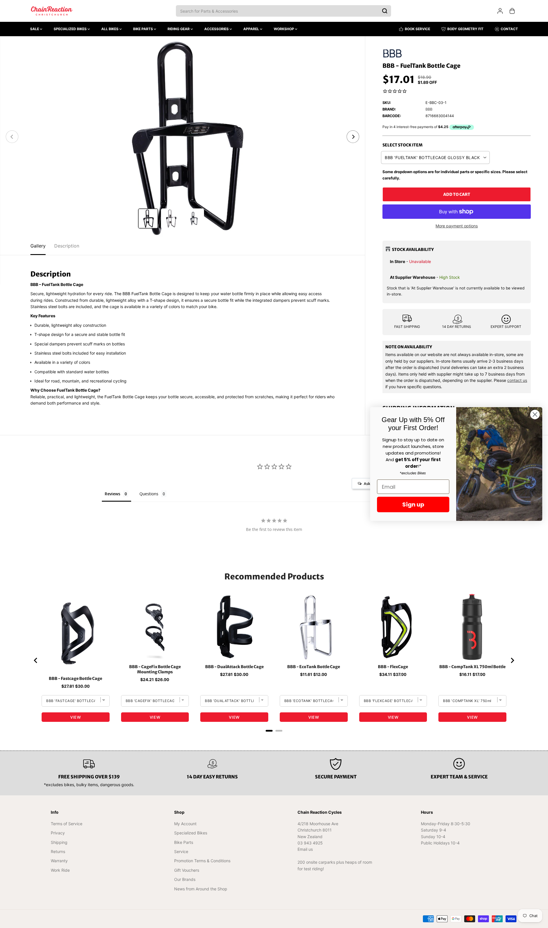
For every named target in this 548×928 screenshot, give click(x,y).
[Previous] (12, 136)
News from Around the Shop (200, 888)
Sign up (413, 504)
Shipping (59, 842)
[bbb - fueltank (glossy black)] (182, 136)
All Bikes (110, 29)
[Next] (353, 136)
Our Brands (184, 879)
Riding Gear (179, 29)
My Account (185, 823)
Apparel (251, 29)
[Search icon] (384, 11)
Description (66, 246)
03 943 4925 (310, 842)
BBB (428, 109)
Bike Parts (143, 29)
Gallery (38, 246)
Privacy (58, 832)
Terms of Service (66, 823)
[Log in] (500, 11)
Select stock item (402, 145)
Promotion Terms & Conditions (202, 860)
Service (181, 851)
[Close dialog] (535, 414)
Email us (305, 849)
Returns (58, 851)
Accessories (217, 29)
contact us (517, 380)
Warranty (59, 860)
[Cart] (512, 11)
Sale (35, 29)
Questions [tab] (148, 493)
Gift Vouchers (186, 870)
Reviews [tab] (112, 493)
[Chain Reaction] (51, 11)
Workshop (284, 29)
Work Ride (60, 870)
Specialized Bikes (71, 29)
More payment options (457, 225)
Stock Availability (413, 249)
